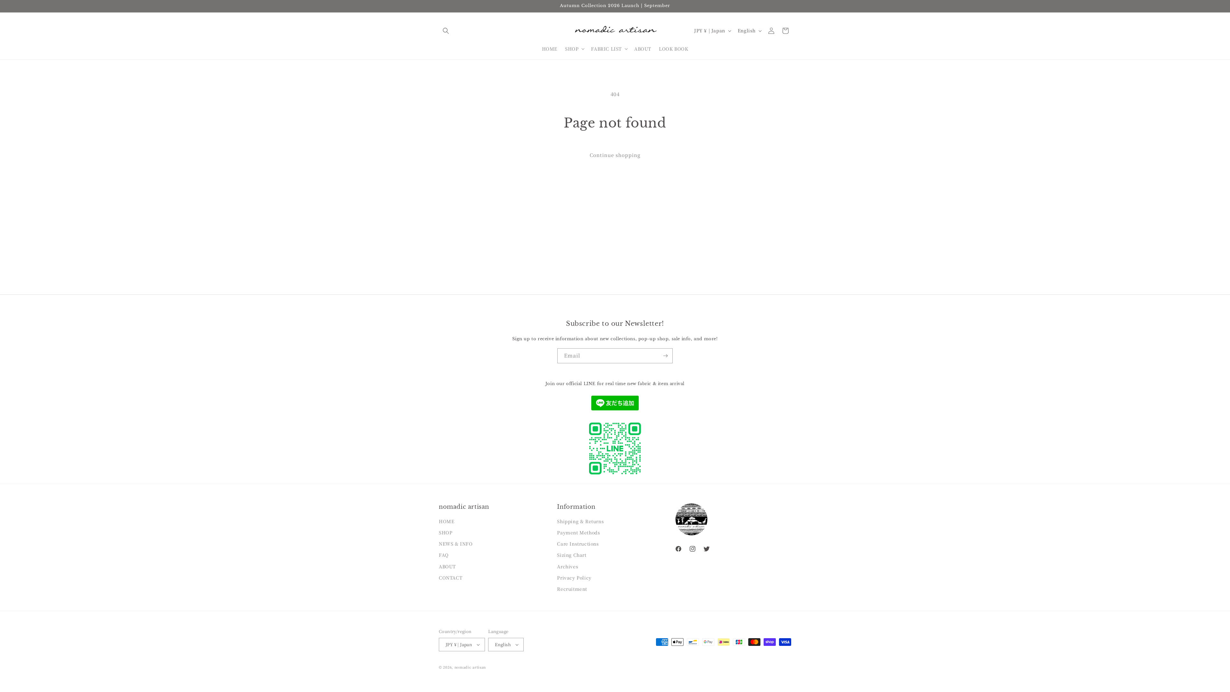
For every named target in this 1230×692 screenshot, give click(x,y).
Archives (567, 566)
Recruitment (572, 589)
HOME (446, 521)
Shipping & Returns (580, 521)
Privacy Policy (574, 577)
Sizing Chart (571, 555)
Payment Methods (578, 532)
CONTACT (450, 577)
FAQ (444, 555)
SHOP (445, 532)
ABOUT (447, 566)
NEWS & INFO (456, 543)
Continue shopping (615, 155)
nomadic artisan (470, 667)
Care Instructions (578, 543)
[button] (446, 31)
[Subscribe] (665, 355)
